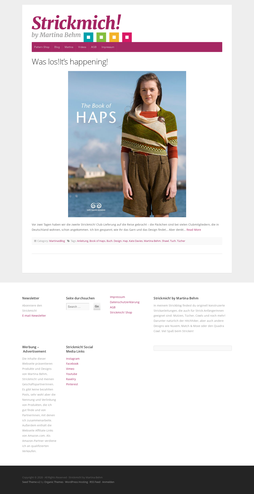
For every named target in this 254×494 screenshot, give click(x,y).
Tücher (181, 241)
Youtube (71, 374)
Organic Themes (53, 482)
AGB (94, 47)
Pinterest (72, 384)
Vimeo (70, 369)
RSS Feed (95, 482)
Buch (110, 241)
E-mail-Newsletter (34, 315)
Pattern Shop (41, 47)
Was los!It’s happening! (70, 61)
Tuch (173, 241)
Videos (82, 47)
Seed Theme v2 (31, 482)
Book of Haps (97, 241)
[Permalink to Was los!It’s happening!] (127, 144)
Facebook (72, 363)
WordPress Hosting (76, 482)
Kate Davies (136, 241)
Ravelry (71, 379)
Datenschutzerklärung (125, 302)
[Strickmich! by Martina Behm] (127, 28)
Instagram (73, 358)
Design (118, 241)
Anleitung (82, 241)
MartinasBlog (57, 241)
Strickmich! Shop (121, 312)
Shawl (165, 241)
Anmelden (108, 482)
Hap (125, 241)
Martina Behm (152, 241)
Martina (69, 47)
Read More (194, 230)
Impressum (108, 47)
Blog (57, 47)
